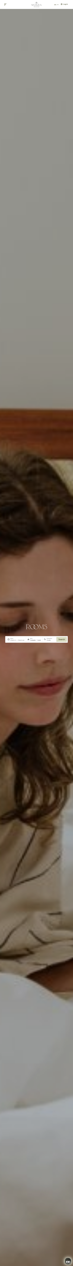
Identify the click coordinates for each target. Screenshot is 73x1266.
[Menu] (5, 4)
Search (61, 639)
